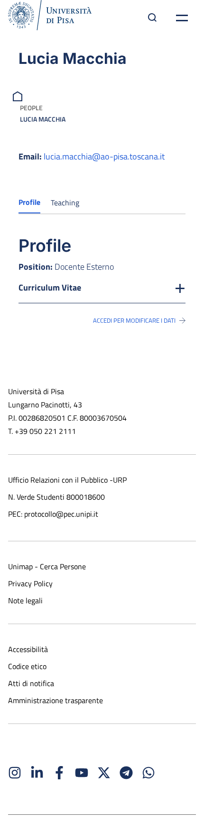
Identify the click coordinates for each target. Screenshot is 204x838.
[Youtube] (81, 772)
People (31, 108)
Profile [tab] (29, 202)
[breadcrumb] (19, 95)
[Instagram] (14, 772)
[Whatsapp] (148, 772)
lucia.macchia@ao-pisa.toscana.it (104, 156)
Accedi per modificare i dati (134, 320)
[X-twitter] (104, 772)
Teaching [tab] (65, 202)
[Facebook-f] (59, 772)
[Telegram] (126, 772)
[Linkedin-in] (37, 772)
